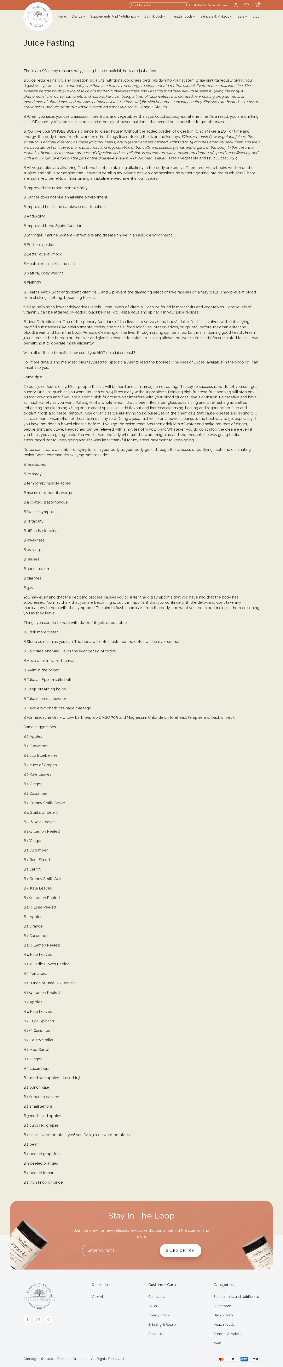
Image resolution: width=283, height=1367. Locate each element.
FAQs (152, 1306)
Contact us (156, 1297)
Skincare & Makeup (228, 1334)
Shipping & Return (162, 1325)
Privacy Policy (159, 1315)
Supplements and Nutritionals (236, 1297)
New (217, 1343)
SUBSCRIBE (180, 1250)
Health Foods (224, 1325)
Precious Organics (72, 1359)
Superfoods (223, 1306)
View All (98, 1297)
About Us (155, 1334)
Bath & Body (223, 1315)
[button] (159, 5)
